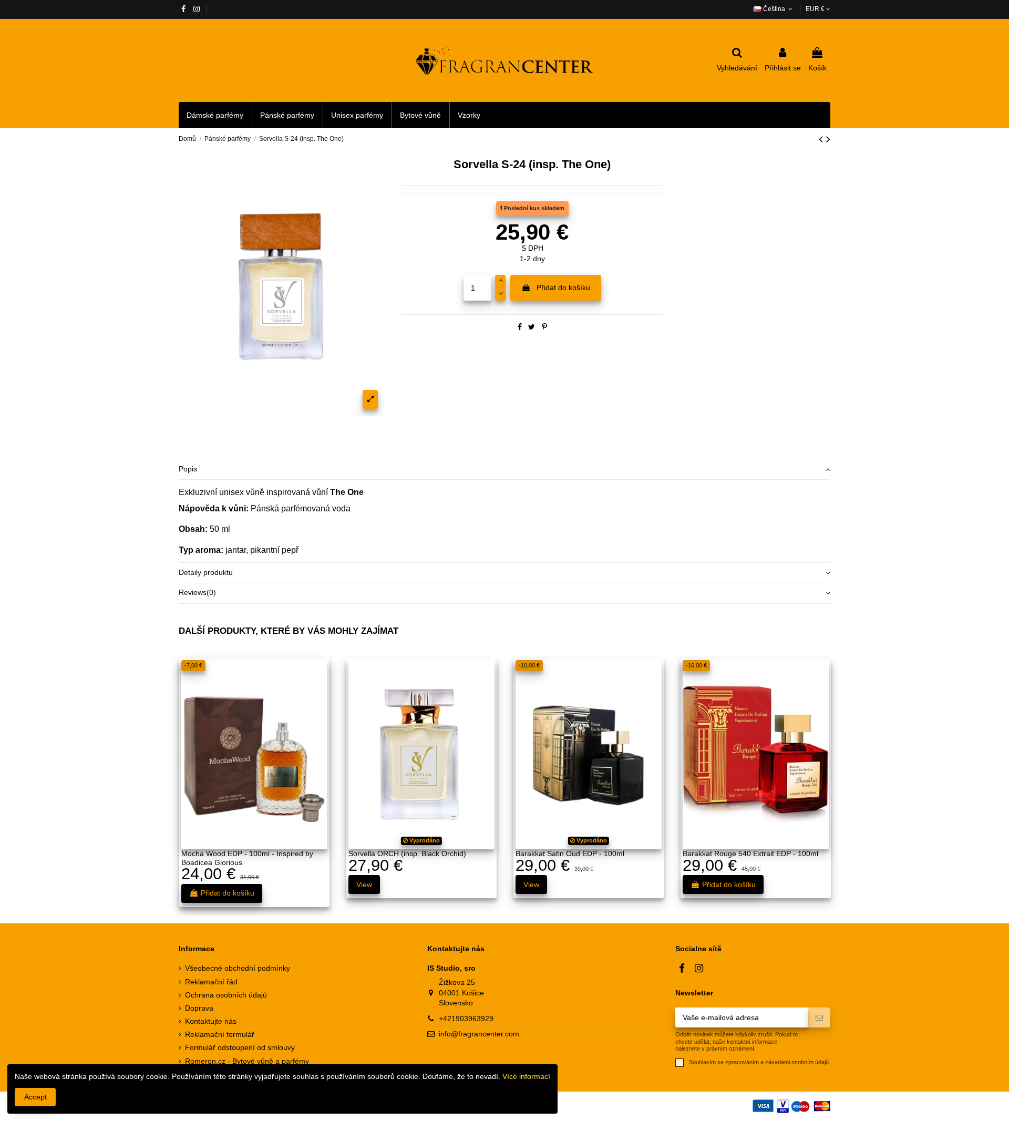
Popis (188, 469)
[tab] (504, 470)
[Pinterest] (544, 327)
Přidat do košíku (563, 287)
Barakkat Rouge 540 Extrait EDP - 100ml (750, 853)
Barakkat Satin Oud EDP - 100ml (570, 853)
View (364, 884)
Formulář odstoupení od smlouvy (240, 1047)
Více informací (526, 1076)
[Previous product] (822, 139)
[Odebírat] (819, 1017)
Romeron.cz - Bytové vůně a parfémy (247, 1061)
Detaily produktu (206, 572)
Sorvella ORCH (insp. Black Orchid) (407, 853)
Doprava (199, 1008)
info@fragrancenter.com (479, 1034)
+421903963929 (466, 1018)
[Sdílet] (520, 327)
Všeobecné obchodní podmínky (237, 968)
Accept (35, 1097)
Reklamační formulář (219, 1034)
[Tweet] (531, 327)
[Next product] (828, 139)
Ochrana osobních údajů (226, 995)
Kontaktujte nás (210, 1021)
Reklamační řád (211, 982)
